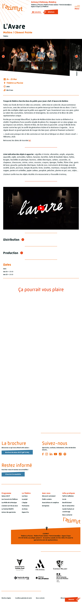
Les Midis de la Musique (9, 502)
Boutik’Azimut (67, 502)
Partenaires (25, 506)
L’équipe (24, 502)
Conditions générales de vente (23, 598)
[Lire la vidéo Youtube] (41, 208)
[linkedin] (51, 454)
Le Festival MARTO (8, 509)
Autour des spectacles (9, 512)
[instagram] (47, 454)
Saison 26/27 (6, 496)
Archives (25, 509)
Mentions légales (6, 598)
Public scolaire (47, 499)
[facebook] (43, 454)
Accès (64, 499)
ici (30, 140)
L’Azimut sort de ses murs (10, 506)
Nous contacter (67, 515)
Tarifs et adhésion (68, 496)
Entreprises (45, 506)
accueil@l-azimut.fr (35, 538)
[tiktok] (60, 454)
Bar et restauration (68, 506)
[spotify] (65, 454)
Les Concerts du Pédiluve (10, 499)
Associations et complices (50, 502)
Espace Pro (25, 512)
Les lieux (25, 496)
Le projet (25, 499)
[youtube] (56, 454)
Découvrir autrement (49, 496)
